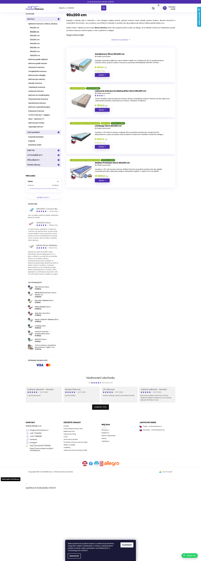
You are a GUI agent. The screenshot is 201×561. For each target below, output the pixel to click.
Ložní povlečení (33, 132)
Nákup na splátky (69, 445)
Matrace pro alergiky (37, 75)
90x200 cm (34, 32)
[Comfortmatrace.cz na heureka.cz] (96, 463)
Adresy (104, 438)
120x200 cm (35, 39)
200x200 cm (35, 55)
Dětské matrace (35, 83)
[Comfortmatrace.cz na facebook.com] (90, 463)
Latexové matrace (36, 91)
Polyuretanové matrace (38, 99)
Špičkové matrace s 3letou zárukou (43, 24)
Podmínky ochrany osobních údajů (75, 442)
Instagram (33, 443)
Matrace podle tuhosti (37, 63)
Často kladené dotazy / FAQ (73, 429)
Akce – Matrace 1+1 (36, 119)
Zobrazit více (100, 407)
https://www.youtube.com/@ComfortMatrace (41, 450)
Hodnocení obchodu (100, 378)
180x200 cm (35, 51)
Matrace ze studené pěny (38, 95)
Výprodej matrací (35, 127)
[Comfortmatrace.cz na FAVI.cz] (85, 463)
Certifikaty (67, 447)
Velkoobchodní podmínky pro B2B (75, 450)
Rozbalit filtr (42, 198)
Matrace (30, 19)
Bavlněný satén (34, 145)
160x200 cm (35, 47)
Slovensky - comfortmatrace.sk (153, 430)
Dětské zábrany (33, 165)
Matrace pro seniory (36, 79)
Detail (101, 75)
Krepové (31, 141)
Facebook (33, 440)
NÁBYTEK (31, 150)
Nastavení (74, 556)
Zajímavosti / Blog (70, 434)
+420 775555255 (36, 436)
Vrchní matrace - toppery (39, 115)
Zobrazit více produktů (119, 40)
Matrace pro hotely (36, 123)
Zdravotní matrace (36, 67)
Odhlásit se (105, 441)
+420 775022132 (35, 433)
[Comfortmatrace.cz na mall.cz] (112, 463)
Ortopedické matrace (37, 71)
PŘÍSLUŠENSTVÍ (33, 160)
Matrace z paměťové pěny (39, 107)
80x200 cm (34, 28)
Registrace (105, 433)
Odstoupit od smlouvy (11, 479)
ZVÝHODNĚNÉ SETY (35, 155)
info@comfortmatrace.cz (39, 430)
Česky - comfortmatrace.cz (152, 426)
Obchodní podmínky (71, 439)
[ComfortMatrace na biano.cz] (101, 463)
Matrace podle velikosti (38, 59)
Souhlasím (127, 545)
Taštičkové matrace (36, 87)
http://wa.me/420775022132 (40, 446)
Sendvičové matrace (37, 103)
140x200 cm (35, 43)
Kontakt (66, 426)
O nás (66, 437)
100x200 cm (35, 35)
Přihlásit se (105, 430)
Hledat (104, 8)
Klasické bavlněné (35, 137)
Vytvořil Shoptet (167, 472)
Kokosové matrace (36, 111)
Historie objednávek (108, 436)
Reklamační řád (69, 431)
